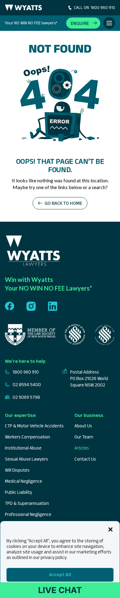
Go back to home (63, 203)
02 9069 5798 (26, 397)
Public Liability (18, 492)
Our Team (83, 436)
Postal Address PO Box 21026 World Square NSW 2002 (89, 378)
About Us (83, 425)
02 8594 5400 (27, 384)
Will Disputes (17, 470)
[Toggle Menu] (109, 23)
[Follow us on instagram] (31, 307)
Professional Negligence (28, 514)
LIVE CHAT (60, 590)
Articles (81, 447)
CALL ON (94, 7)
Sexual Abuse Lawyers (26, 458)
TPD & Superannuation (27, 503)
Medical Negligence (23, 481)
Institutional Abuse (23, 447)
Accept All (60, 574)
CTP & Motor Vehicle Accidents (34, 425)
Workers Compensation (27, 436)
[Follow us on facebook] (9, 307)
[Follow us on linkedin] (52, 307)
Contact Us (85, 458)
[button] (110, 529)
